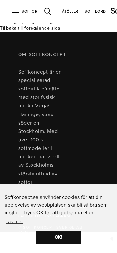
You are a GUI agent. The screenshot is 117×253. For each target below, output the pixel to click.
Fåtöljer (69, 11)
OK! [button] (58, 237)
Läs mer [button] (14, 221)
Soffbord (95, 11)
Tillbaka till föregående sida (30, 28)
